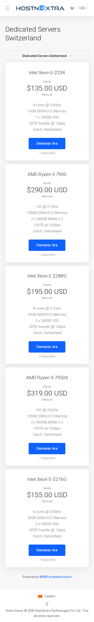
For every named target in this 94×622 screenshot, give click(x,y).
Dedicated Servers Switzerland (44, 56)
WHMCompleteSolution (56, 577)
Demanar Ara (47, 143)
